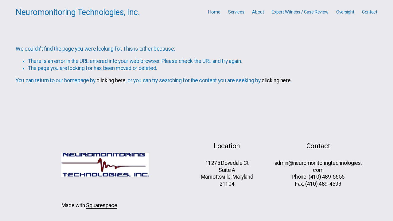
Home (214, 12)
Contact (369, 12)
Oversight (345, 12)
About (258, 12)
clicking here (110, 80)
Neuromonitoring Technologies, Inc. (78, 12)
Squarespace (101, 205)
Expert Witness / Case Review (300, 12)
